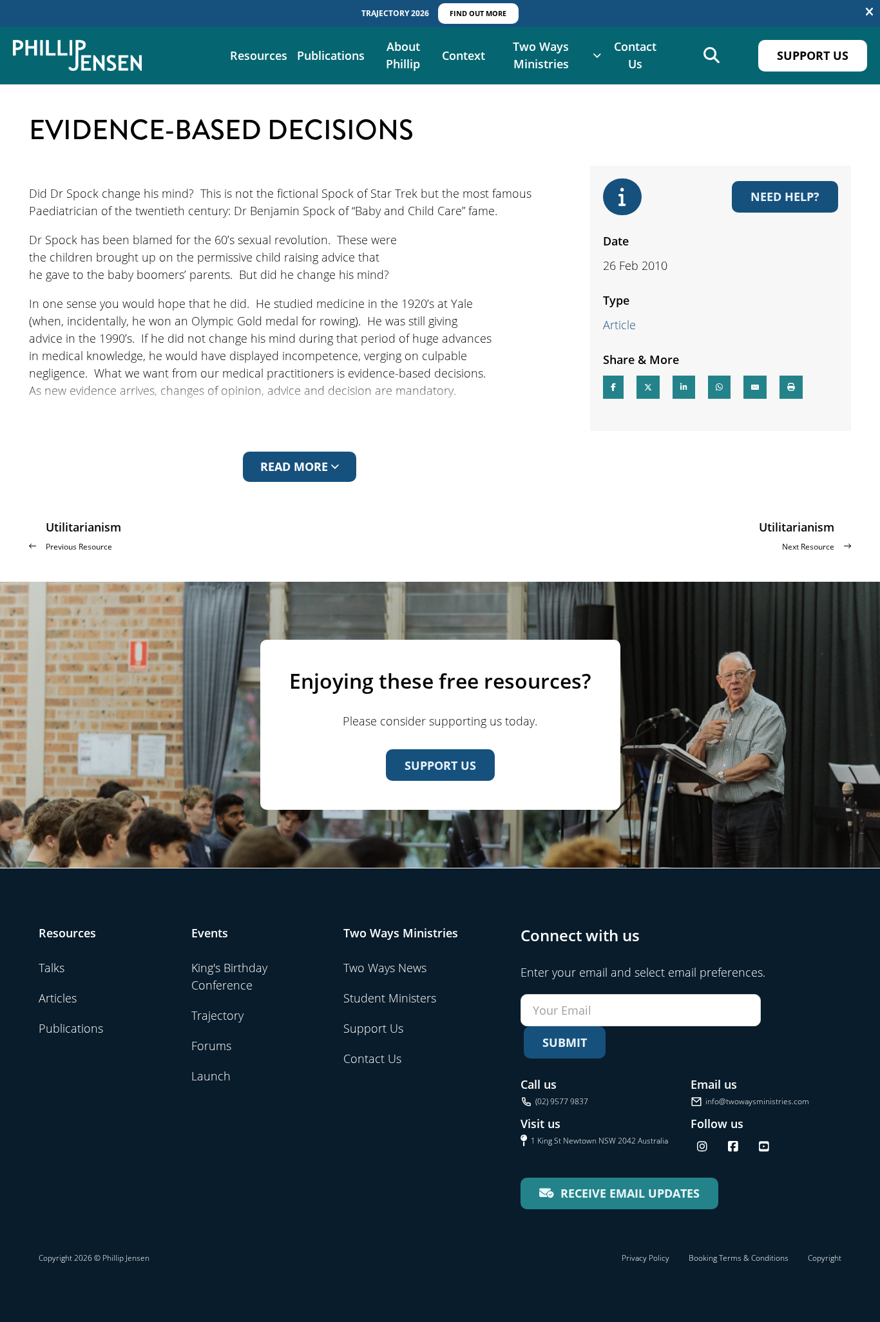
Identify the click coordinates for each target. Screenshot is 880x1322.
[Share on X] (648, 387)
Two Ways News (384, 967)
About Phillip (403, 55)
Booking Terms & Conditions (739, 1257)
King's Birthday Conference (229, 976)
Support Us (812, 55)
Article (619, 324)
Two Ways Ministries (541, 55)
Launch (211, 1076)
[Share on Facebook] (613, 387)
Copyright (824, 1257)
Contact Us (635, 55)
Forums (211, 1045)
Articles (58, 998)
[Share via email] (755, 387)
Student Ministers (389, 998)
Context (463, 55)
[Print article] (791, 387)
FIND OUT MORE (478, 13)
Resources (258, 55)
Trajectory (217, 1015)
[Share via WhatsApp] (719, 387)
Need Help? (785, 196)
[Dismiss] (869, 12)
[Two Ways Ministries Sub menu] (597, 55)
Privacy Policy (645, 1257)
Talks (51, 967)
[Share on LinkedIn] (684, 387)
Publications (331, 55)
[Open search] (711, 55)
